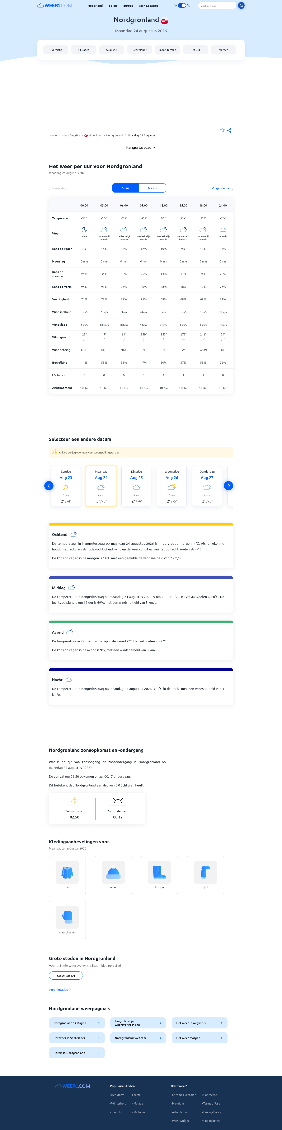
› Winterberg (118, 1103)
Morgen (223, 50)
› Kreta (136, 1094)
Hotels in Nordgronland (69, 1053)
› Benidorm (117, 1094)
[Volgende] (228, 485)
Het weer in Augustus (191, 1023)
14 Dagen (83, 50)
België (113, 5)
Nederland (95, 5)
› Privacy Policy (211, 1112)
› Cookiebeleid (211, 1120)
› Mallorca (138, 1112)
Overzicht (55, 50)
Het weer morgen (188, 1038)
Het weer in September (69, 1038)
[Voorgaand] (49, 485)
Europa (128, 5)
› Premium (177, 1103)
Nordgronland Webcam (130, 1038)
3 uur (125, 188)
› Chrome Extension (183, 1094)
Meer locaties (58, 989)
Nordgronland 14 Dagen (70, 1023)
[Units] (182, 5)
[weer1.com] (54, 5)
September (140, 50)
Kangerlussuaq (66, 975)
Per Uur (195, 50)
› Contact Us (210, 1094)
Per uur (152, 188)
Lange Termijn (167, 50)
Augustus (111, 50)
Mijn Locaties (148, 5)
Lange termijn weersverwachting (127, 1023)
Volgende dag (221, 188)
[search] (241, 5)
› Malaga (137, 1103)
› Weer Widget (180, 1120)
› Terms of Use (211, 1103)
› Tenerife (116, 1112)
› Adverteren (179, 1112)
